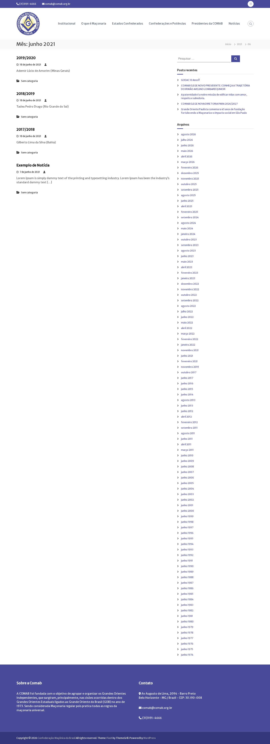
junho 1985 (187, 593)
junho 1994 (187, 544)
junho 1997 (187, 527)
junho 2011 (187, 438)
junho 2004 (187, 488)
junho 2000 (187, 510)
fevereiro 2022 (189, 339)
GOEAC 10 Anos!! (190, 79)
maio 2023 (187, 261)
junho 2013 (187, 405)
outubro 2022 (189, 294)
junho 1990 (187, 566)
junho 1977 (187, 638)
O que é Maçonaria (93, 23)
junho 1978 (187, 632)
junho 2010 (187, 455)
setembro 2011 (189, 427)
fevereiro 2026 (189, 167)
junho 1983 (187, 604)
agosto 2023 (188, 250)
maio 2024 (187, 228)
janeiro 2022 (188, 344)
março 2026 (188, 162)
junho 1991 (187, 560)
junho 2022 (187, 317)
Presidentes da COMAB (207, 23)
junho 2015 (187, 389)
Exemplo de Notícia (32, 165)
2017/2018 (25, 129)
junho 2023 (187, 256)
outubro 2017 (188, 372)
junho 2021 (187, 355)
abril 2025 (186, 206)
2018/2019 (25, 93)
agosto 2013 (188, 400)
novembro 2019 (190, 366)
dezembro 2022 (190, 283)
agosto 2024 (188, 222)
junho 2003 (187, 494)
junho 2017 (187, 377)
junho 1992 (187, 555)
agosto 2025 (188, 195)
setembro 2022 (189, 300)
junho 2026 (187, 145)
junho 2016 (187, 383)
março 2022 (187, 333)
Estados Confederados (127, 23)
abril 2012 (186, 416)
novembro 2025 (190, 178)
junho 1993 (187, 549)
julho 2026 (187, 139)
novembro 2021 (190, 350)
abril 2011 (186, 444)
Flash (109, 737)
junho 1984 (187, 599)
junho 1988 (187, 577)
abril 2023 (186, 267)
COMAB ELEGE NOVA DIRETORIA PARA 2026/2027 (209, 103)
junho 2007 (187, 472)
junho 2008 (187, 466)
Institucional (66, 23)
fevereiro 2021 (189, 361)
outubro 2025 (189, 184)
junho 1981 (187, 615)
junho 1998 (187, 521)
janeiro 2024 (188, 234)
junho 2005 (187, 483)
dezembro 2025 (190, 173)
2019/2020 (26, 58)
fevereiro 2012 (189, 422)
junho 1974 (187, 654)
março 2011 (187, 449)
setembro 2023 (189, 245)
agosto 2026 (188, 134)
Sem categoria (29, 80)
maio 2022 (187, 322)
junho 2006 (187, 477)
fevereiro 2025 (189, 211)
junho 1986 (187, 588)
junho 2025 (187, 200)
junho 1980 (187, 621)
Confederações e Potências (167, 23)
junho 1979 (187, 627)
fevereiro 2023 (189, 272)
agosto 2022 (188, 305)
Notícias (234, 23)
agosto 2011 (188, 433)
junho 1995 (187, 538)
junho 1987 (187, 582)
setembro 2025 (189, 189)
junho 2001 (187, 505)
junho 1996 (187, 532)
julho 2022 (187, 311)
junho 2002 (187, 499)
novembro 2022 (190, 289)
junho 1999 (187, 516)
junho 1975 (187, 649)
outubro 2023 (189, 239)
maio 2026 (187, 150)
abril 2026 (186, 156)
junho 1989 (187, 571)
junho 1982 (187, 610)
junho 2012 (187, 411)
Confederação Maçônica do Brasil (57, 737)
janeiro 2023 (188, 278)
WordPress (149, 737)
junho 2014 (187, 394)
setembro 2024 (190, 217)
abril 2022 (186, 328)
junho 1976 (187, 643)
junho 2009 (187, 460)
